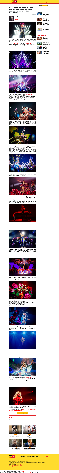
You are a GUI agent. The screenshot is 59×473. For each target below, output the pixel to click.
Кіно (24, 456)
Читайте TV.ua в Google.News (23, 413)
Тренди (28, 456)
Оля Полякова (16, 43)
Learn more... (29, 472)
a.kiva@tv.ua (19, 464)
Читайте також (30, 44)
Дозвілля (32, 456)
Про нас (10, 467)
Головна (10, 4)
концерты (19, 419)
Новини (14, 4)
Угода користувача (11, 466)
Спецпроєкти (36, 456)
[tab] (42, 57)
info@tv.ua (14, 463)
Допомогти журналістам (43, 5)
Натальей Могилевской (18, 410)
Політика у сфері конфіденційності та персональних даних (16, 465)
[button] (46, 2)
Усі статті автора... (18, 19)
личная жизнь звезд (13, 419)
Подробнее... (22, 471)
